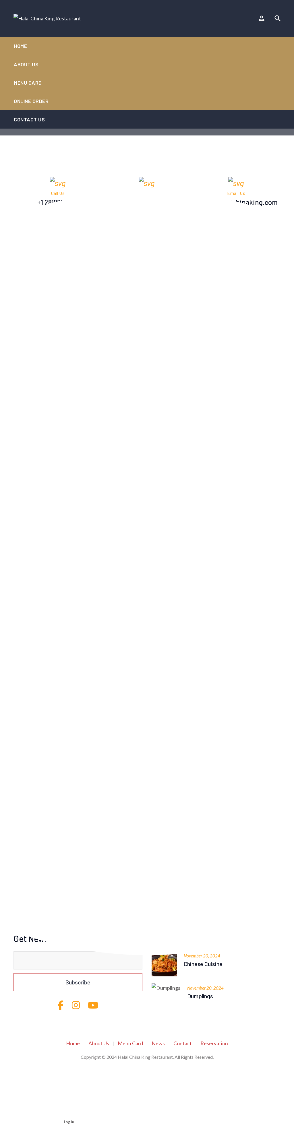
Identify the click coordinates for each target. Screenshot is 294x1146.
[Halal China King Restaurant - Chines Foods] (47, 18)
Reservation (214, 1043)
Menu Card (28, 82)
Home (20, 46)
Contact (182, 1043)
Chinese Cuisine (203, 963)
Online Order (31, 101)
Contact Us (29, 119)
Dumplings (200, 995)
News (158, 1043)
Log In (69, 1122)
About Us (26, 64)
